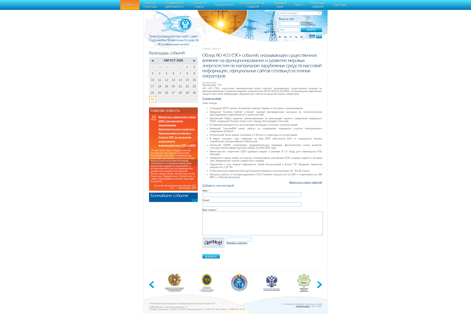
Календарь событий (318, 4)
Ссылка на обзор (211, 98)
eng (319, 36)
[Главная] (280, 37)
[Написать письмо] (285, 37)
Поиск (298, 5)
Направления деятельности (174, 4)
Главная (206, 48)
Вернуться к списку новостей (305, 182)
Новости (216, 48)
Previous (152, 285)
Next (319, 285)
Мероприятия (224, 5)
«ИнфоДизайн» (303, 306)
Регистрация (307, 22)
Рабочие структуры (150, 4)
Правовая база (279, 4)
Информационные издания (253, 4)
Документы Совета (199, 4)
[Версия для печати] (301, 37)
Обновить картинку (236, 243)
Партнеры (340, 5)
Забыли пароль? (308, 24)
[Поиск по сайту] (291, 37)
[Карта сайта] (296, 37)
